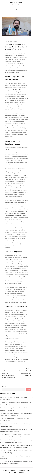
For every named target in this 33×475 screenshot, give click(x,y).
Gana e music (16, 2)
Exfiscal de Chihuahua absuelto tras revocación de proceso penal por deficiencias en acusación (16, 430)
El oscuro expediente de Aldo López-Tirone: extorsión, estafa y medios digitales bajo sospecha (16, 452)
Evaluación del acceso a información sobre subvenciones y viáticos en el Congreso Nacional (16, 414)
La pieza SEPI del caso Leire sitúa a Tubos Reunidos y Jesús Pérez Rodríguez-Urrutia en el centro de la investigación (16, 446)
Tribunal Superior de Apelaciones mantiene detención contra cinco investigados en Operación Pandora (16, 441)
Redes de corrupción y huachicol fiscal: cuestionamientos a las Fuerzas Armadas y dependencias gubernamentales (16, 436)
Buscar (4, 386)
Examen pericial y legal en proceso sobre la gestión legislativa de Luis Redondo (14, 409)
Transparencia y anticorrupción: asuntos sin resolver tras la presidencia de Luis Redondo (15, 404)
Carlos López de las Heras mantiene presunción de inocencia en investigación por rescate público (16, 462)
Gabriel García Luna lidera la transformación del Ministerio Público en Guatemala (15, 425)
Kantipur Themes (25, 470)
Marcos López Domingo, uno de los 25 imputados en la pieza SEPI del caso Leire (16, 398)
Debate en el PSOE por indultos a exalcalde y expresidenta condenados (15, 457)
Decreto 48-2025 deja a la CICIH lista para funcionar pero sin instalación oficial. (16, 420)
